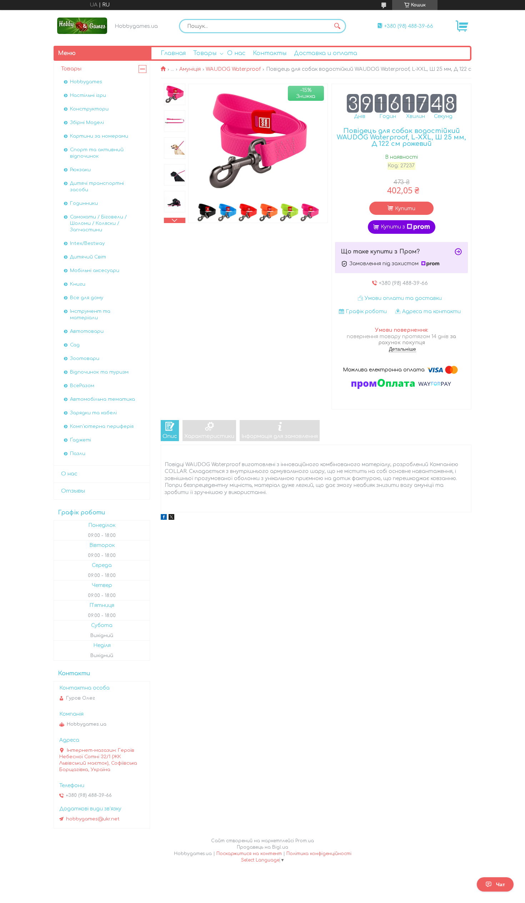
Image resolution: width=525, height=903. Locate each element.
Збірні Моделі (87, 122)
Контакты (269, 53)
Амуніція (190, 69)
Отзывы (73, 491)
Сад (75, 344)
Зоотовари (84, 358)
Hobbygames (86, 81)
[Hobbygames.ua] (82, 25)
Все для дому (86, 297)
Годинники (84, 203)
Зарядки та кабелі (93, 412)
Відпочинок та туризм (99, 372)
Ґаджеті (80, 440)
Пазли (77, 453)
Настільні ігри (88, 95)
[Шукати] (337, 26)
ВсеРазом (82, 385)
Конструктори (89, 109)
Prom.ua (304, 840)
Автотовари (87, 331)
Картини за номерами (99, 136)
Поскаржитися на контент (249, 853)
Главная (173, 53)
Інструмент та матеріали (90, 314)
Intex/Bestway (87, 243)
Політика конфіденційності (318, 853)
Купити (405, 208)
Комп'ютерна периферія (102, 426)
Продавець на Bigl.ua (262, 847)
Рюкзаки (80, 169)
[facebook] (164, 518)
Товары (204, 53)
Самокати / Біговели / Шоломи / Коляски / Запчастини (98, 223)
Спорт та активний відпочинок (97, 153)
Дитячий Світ (88, 257)
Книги (77, 284)
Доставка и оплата (325, 53)
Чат (500, 884)
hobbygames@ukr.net (93, 818)
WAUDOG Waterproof (233, 69)
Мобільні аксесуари (94, 270)
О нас (236, 53)
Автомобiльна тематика (102, 399)
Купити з (393, 227)
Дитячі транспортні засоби (97, 186)
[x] (171, 518)
